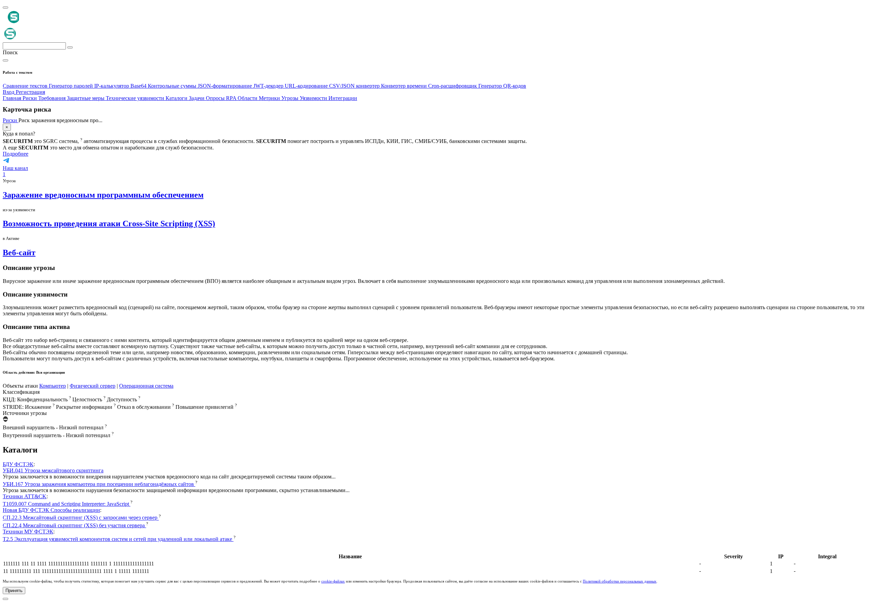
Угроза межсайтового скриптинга (53, 470)
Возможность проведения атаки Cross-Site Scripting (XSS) (109, 223)
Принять (14, 590)
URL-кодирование (307, 86)
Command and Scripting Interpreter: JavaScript (66, 504)
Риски (10, 120)
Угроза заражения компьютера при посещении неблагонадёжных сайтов (99, 484)
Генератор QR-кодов (502, 86)
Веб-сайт (19, 252)
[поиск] (70, 47)
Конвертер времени (404, 86)
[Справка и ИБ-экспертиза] (5, 599)
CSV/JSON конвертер (355, 86)
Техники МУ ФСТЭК (28, 531)
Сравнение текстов (26, 86)
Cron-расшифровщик (453, 86)
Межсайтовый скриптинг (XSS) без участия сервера (74, 525)
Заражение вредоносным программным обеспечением (103, 194)
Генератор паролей (71, 86)
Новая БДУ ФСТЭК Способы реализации (51, 510)
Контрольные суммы (173, 86)
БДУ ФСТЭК (18, 464)
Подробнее (15, 154)
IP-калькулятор (112, 86)
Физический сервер (92, 386)
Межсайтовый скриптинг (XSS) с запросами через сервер (81, 518)
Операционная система (146, 386)
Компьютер (52, 386)
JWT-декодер (269, 86)
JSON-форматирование (225, 86)
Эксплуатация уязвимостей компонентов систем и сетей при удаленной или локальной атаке (118, 539)
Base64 (139, 86)
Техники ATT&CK (24, 496)
